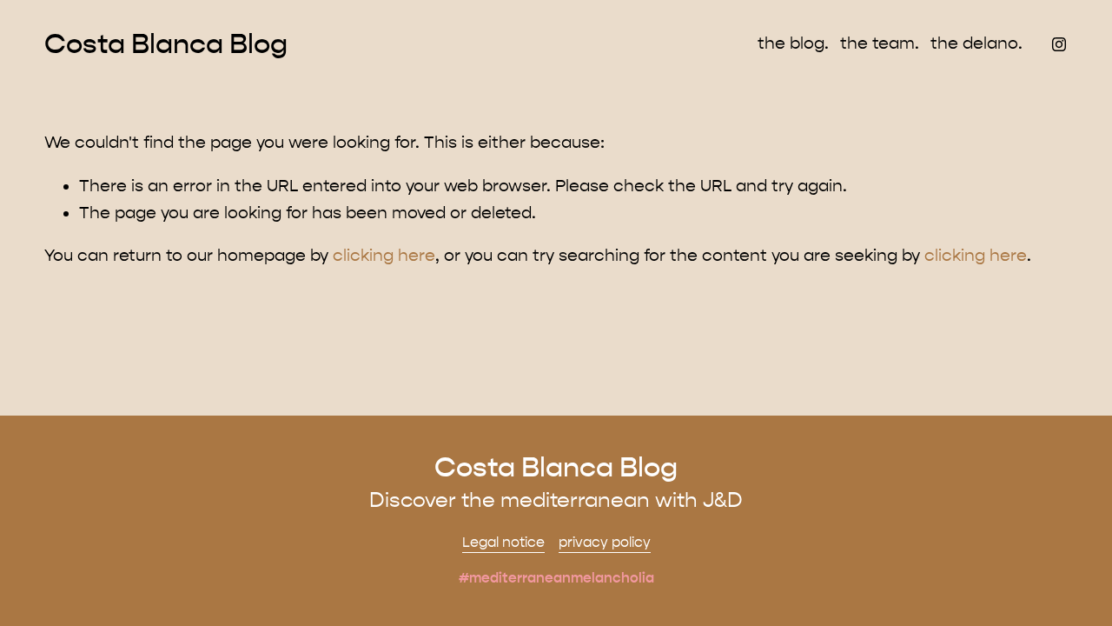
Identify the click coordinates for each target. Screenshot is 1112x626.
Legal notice (503, 542)
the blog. (793, 43)
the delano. (976, 43)
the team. (879, 43)
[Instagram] (1059, 44)
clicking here (384, 255)
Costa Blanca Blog (166, 44)
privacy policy (605, 542)
